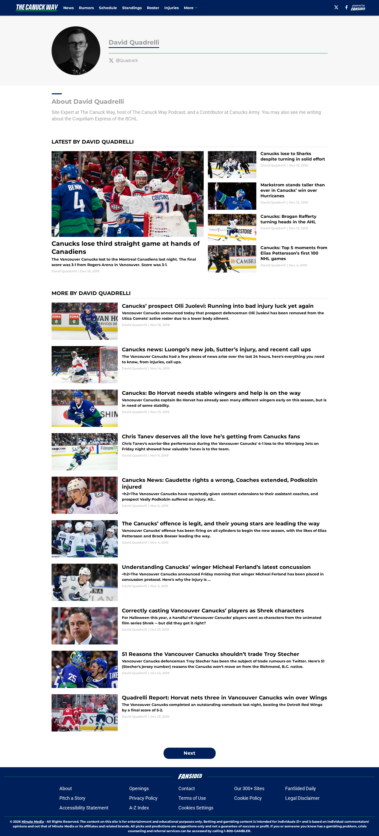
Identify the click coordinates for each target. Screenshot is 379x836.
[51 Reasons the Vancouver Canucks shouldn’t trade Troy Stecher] (190, 669)
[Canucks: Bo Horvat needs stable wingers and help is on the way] (190, 408)
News (68, 7)
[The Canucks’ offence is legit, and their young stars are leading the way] (190, 538)
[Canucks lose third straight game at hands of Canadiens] (128, 212)
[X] (336, 7)
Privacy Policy (143, 798)
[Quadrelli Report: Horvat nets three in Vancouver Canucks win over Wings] (190, 712)
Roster (153, 7)
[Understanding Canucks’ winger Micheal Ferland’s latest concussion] (190, 582)
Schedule (108, 7)
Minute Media (33, 821)
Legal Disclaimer (302, 798)
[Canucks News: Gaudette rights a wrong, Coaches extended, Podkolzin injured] (190, 495)
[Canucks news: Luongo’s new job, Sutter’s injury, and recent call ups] (190, 364)
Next (189, 753)
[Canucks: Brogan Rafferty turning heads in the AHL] (267, 227)
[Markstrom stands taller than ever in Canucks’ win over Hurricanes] (267, 196)
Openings (139, 788)
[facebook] (346, 7)
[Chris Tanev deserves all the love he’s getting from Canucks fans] (190, 451)
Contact (186, 788)
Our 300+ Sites (249, 788)
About (65, 788)
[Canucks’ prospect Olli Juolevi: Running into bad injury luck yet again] (190, 321)
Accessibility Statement (83, 807)
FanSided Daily (300, 788)
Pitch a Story (72, 798)
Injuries (171, 7)
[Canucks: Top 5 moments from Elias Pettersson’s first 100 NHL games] (267, 259)
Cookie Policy (248, 798)
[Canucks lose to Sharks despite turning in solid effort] (267, 165)
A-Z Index (139, 807)
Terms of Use (192, 798)
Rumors (86, 7)
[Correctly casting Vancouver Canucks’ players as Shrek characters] (190, 625)
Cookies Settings (195, 807)
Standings (132, 7)
